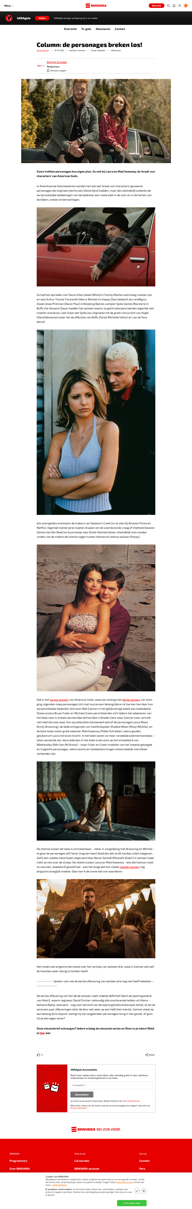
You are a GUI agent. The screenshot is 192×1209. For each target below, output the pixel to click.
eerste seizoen (59, 699)
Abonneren (103, 28)
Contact (120, 28)
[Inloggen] (179, 5)
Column (45, 50)
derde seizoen (131, 699)
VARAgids (24, 18)
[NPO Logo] (186, 5)
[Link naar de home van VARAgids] (9, 18)
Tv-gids (86, 28)
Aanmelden (82, 1094)
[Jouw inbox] (174, 5)
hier (42, 1033)
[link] (41, 66)
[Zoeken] (168, 5)
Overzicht (70, 28)
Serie (39, 50)
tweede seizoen (129, 866)
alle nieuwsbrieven (131, 1101)
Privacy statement (78, 1108)
